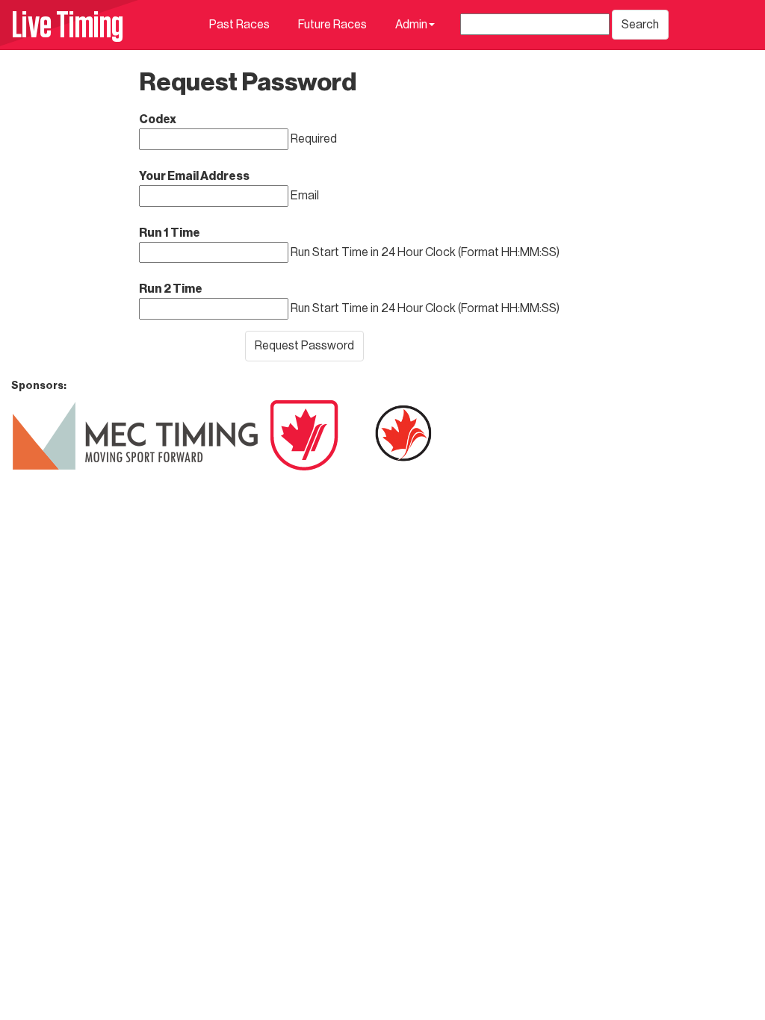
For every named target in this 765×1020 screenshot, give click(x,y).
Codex (157, 119)
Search (640, 25)
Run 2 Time (170, 289)
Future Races (332, 25)
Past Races (239, 25)
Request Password (304, 346)
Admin (411, 25)
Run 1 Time (169, 233)
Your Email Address (194, 176)
